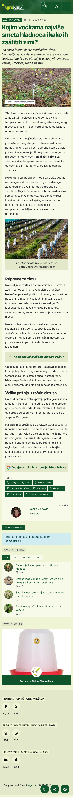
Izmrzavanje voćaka (19, 488)
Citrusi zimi (15, 494)
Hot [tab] (6, 558)
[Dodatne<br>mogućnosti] (65, 789)
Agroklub (33, 785)
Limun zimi (58, 488)
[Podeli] (54, 789)
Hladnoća (41, 488)
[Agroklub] (13, 6)
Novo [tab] (37, 558)
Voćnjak (14, 482)
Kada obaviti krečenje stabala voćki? (39, 356)
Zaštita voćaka (44, 482)
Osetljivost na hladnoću (39, 494)
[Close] (56, 6)
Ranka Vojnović (38, 509)
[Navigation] (66, 6)
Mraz (27, 482)
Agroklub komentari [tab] (13, 527)
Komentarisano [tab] (21, 558)
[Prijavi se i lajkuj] (44, 789)
